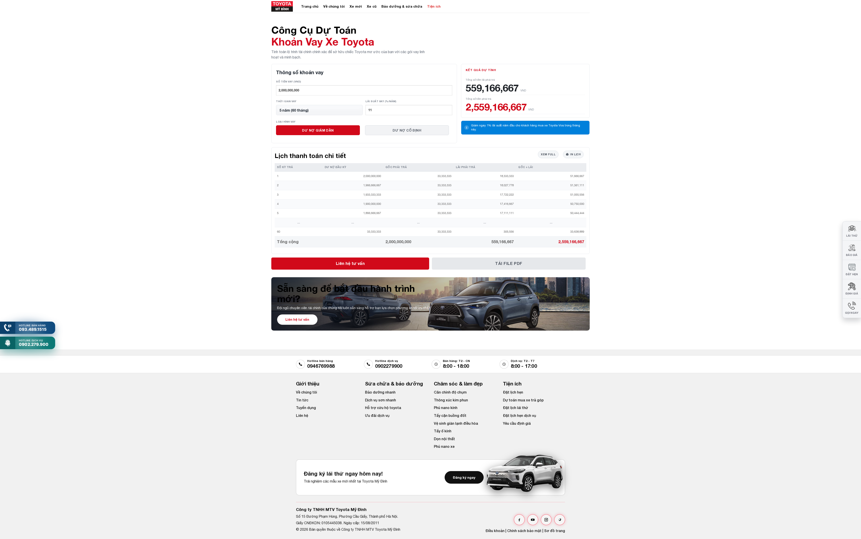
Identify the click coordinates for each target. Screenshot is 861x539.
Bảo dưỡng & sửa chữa (401, 6)
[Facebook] (519, 519)
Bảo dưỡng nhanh (380, 392)
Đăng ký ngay (464, 477)
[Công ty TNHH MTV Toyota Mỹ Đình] (282, 6)
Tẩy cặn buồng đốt (450, 415)
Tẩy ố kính (442, 431)
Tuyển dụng (306, 407)
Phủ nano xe (444, 446)
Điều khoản (494, 530)
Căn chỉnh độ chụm (450, 392)
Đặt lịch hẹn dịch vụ (519, 415)
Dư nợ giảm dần (318, 130)
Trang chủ (309, 6)
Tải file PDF (508, 263)
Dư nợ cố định (407, 130)
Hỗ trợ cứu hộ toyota (383, 407)
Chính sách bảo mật (524, 530)
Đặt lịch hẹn (513, 392)
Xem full (548, 154)
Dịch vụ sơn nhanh (380, 400)
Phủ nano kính (445, 407)
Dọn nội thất (444, 439)
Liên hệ (302, 415)
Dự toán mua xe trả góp (523, 400)
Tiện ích (434, 6)
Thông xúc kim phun (451, 400)
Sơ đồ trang (554, 530)
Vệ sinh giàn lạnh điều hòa (456, 423)
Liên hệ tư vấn (350, 263)
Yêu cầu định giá (517, 423)
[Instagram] (546, 519)
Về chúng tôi (334, 6)
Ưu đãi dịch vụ (377, 415)
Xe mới (356, 6)
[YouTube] (532, 519)
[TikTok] (559, 519)
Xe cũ (371, 6)
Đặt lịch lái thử (515, 407)
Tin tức (302, 400)
